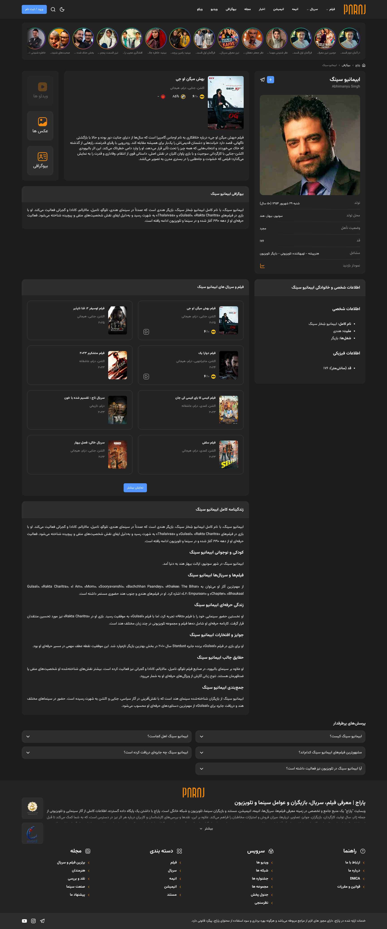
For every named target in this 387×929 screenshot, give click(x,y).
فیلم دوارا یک (207, 353)
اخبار (262, 9)
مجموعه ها (260, 887)
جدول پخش (259, 895)
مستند (172, 895)
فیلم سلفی (209, 443)
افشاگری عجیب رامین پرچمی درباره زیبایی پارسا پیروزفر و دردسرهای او (132, 53)
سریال (314, 9)
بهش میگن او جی (190, 79)
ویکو (200, 9)
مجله (247, 9)
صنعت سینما (75, 887)
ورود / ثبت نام (34, 9)
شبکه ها (262, 871)
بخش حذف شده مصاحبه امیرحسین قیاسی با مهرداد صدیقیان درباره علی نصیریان (83, 53)
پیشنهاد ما (77, 895)
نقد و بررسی (76, 879)
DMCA (355, 879)
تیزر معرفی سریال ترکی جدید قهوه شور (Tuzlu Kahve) (229, 53)
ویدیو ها (262, 862)
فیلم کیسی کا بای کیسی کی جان (195, 398)
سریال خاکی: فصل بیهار (89, 443)
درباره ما (354, 871)
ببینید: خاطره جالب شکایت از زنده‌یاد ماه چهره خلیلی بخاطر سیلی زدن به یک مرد (156, 53)
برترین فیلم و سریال (71, 862)
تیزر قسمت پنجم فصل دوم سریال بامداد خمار (108, 53)
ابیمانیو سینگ (329, 65)
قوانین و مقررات (348, 887)
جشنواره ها (260, 879)
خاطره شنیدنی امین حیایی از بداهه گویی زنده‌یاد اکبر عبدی (35, 53)
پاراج (357, 65)
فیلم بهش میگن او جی (201, 308)
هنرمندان (78, 871)
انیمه (295, 9)
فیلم (332, 9)
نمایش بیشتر (135, 487)
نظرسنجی (261, 903)
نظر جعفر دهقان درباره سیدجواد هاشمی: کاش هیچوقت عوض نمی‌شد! (253, 53)
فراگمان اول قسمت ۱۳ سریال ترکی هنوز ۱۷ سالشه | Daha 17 (301, 53)
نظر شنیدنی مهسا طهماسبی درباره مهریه (277, 53)
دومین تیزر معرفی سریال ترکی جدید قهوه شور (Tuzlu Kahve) (325, 53)
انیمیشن (278, 9)
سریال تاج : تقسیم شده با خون (84, 398)
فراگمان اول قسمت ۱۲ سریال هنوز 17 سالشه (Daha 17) (204, 53)
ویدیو (214, 9)
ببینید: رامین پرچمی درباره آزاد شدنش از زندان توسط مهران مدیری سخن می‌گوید (180, 53)
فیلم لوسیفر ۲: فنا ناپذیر (89, 308)
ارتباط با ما (352, 862)
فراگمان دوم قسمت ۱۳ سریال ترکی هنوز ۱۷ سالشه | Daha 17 (350, 53)
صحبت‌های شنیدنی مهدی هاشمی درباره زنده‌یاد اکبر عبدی (59, 53)
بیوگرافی (231, 9)
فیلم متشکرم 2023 (92, 353)
